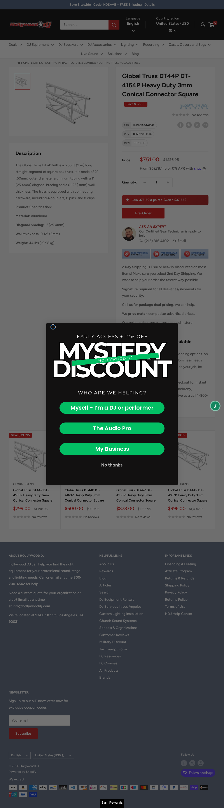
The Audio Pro (112, 428)
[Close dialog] (53, 327)
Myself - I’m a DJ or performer (112, 408)
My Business (112, 449)
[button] (215, 406)
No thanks (112, 465)
